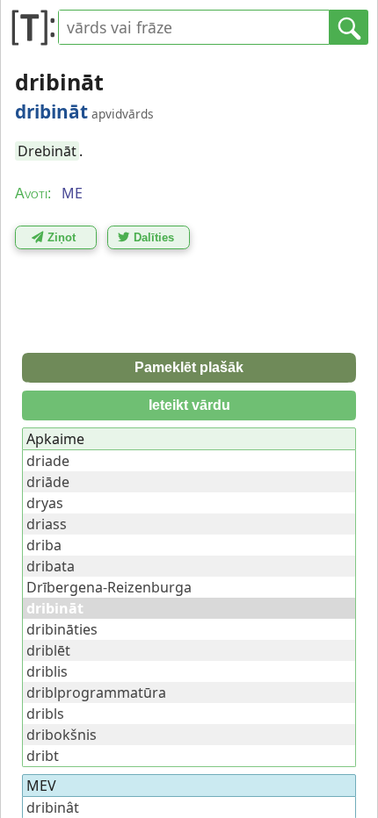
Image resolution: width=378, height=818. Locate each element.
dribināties (62, 629)
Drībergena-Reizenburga (109, 587)
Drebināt (47, 151)
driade (47, 460)
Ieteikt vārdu (189, 405)
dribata (50, 566)
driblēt (48, 650)
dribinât (52, 807)
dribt (42, 755)
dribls (45, 713)
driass (46, 524)
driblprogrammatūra (96, 692)
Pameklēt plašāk (189, 367)
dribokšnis (61, 734)
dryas (44, 503)
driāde (47, 482)
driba (44, 545)
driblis (47, 671)
